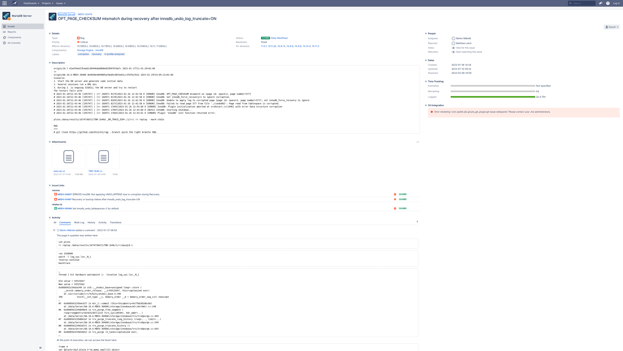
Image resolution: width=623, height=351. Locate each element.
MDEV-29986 (65, 208)
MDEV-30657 (65, 194)
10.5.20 (272, 46)
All (55, 222)
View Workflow (279, 38)
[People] (426, 33)
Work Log (79, 222)
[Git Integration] (426, 105)
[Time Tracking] (426, 81)
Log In (616, 3)
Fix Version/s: (243, 46)
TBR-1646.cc (95, 171)
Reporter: (433, 43)
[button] (4, 3)
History (91, 222)
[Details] (50, 33)
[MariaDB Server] (6, 16)
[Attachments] (50, 142)
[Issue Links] (50, 185)
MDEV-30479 (85, 14)
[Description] (50, 63)
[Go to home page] (15, 3)
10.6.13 (281, 46)
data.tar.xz (59, 171)
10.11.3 (315, 46)
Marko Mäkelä (67, 230)
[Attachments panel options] (418, 142)
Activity (102, 222)
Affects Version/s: (61, 46)
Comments (65, 222)
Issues (59, 3)
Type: (55, 38)
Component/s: (59, 50)
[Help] (607, 3)
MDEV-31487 (65, 199)
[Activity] (50, 217)
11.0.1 (264, 46)
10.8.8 (290, 46)
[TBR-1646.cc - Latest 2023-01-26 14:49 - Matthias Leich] (103, 156)
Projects (46, 3)
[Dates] (426, 60)
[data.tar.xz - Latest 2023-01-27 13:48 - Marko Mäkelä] (68, 156)
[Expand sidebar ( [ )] (40, 347)
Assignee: (433, 38)
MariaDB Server (22, 15)
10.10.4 (307, 46)
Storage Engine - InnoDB (90, 50)
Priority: (56, 42)
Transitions (116, 222)
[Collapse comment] (54, 230)
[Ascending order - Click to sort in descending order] (417, 221)
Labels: (56, 54)
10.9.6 (298, 46)
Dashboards (30, 3)
